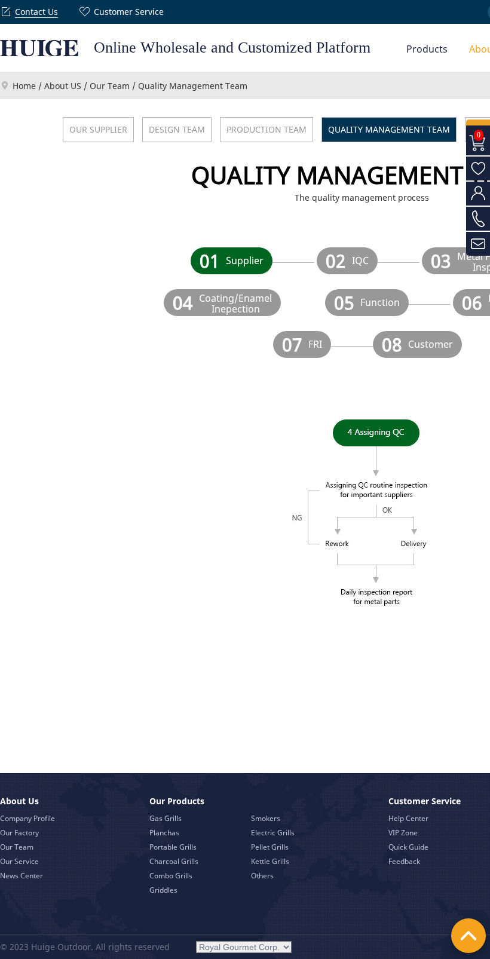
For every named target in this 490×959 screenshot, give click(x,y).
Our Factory (19, 833)
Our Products (176, 801)
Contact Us (36, 11)
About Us (19, 801)
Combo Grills (170, 876)
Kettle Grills (270, 861)
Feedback (404, 861)
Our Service (19, 861)
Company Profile (27, 818)
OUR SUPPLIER (98, 129)
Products (427, 49)
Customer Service (129, 11)
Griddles (163, 890)
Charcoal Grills (173, 861)
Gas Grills (165, 818)
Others (262, 876)
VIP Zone (403, 833)
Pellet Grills (270, 847)
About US (62, 85)
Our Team (110, 85)
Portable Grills (173, 847)
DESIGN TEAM (177, 129)
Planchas (164, 833)
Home (24, 85)
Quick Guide (408, 847)
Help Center (408, 818)
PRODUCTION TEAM (266, 129)
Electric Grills (273, 833)
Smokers (265, 818)
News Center (21, 876)
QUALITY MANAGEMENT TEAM (389, 129)
